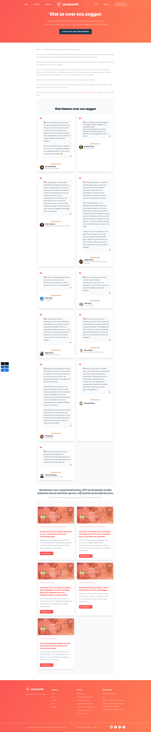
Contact (106, 4)
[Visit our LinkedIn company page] (119, 727)
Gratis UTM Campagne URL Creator (113, 700)
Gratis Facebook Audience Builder (113, 709)
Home (26, 4)
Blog (96, 4)
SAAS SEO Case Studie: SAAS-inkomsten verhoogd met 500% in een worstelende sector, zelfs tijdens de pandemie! (95, 534)
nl (86, 4)
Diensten (48, 4)
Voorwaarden (80, 727)
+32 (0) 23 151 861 (41, 694)
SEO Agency (80, 693)
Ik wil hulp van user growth (75, 31)
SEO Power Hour (82, 713)
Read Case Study (45, 553)
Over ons (54, 697)
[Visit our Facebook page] (115, 727)
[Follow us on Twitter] (123, 727)
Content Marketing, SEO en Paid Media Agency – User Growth (67, 4)
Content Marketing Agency (85, 697)
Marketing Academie (109, 693)
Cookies (94, 727)
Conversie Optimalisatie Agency (86, 707)
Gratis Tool (121, 4)
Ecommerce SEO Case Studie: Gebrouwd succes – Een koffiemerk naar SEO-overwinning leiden (56, 534)
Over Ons (37, 4)
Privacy (88, 727)
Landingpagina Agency (84, 710)
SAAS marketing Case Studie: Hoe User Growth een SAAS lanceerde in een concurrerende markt (55, 645)
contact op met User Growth (86, 92)
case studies (65, 92)
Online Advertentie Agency (85, 703)
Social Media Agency (83, 700)
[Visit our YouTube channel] (111, 727)
